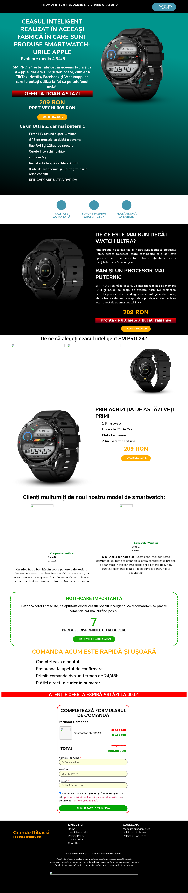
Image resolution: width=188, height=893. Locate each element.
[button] (136, 329)
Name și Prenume (69, 758)
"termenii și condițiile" (84, 800)
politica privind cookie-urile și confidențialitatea (93, 797)
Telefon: (64, 769)
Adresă (63, 781)
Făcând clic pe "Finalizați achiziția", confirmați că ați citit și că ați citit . (91, 797)
